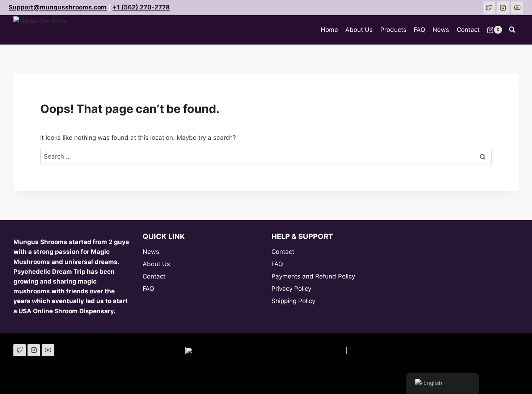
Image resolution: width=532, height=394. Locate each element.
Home (329, 29)
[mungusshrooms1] (489, 7)
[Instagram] (34, 350)
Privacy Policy (291, 288)
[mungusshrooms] (503, 7)
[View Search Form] (512, 29)
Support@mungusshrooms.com (58, 7)
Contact (468, 29)
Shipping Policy (293, 301)
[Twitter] (19, 350)
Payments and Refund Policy (313, 276)
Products (393, 29)
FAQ (419, 29)
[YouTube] (48, 350)
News (440, 29)
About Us (359, 29)
